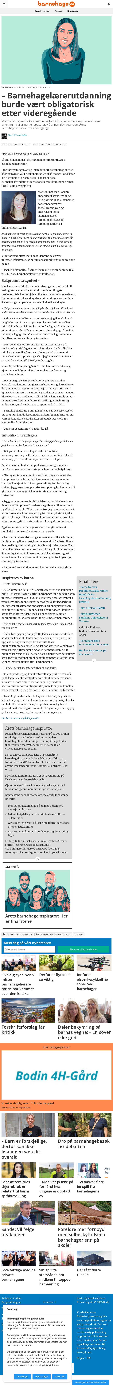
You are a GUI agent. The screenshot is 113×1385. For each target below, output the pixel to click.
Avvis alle (59, 1376)
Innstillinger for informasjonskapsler (90, 1382)
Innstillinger (22, 1376)
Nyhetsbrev (72, 11)
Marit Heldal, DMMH (93, 608)
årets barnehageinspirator (18, 934)
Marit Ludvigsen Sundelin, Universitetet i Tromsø (93, 617)
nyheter (78, 934)
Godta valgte (41, 1376)
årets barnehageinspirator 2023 (53, 934)
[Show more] (94, 661)
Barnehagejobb (42, 11)
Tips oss (58, 11)
